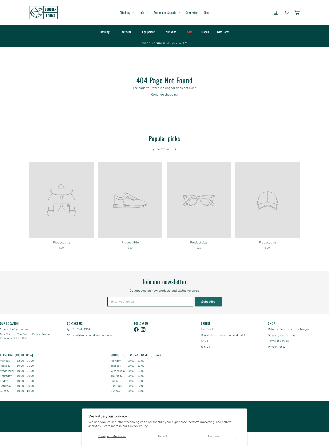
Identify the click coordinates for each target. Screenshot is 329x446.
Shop (206, 12)
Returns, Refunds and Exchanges (288, 329)
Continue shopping (164, 95)
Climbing (125, 12)
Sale (189, 32)
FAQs (204, 341)
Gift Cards (223, 32)
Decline (213, 436)
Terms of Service (278, 341)
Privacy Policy (276, 347)
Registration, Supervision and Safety (224, 335)
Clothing (104, 32)
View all (164, 149)
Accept (162, 436)
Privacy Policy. (138, 426)
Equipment (148, 32)
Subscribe (208, 302)
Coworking (191, 12)
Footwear (126, 32)
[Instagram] (143, 329)
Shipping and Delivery (281, 335)
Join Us (205, 347)
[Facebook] (136, 329)
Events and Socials (165, 12)
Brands (205, 32)
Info (142, 12)
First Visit (207, 329)
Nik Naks (171, 32)
